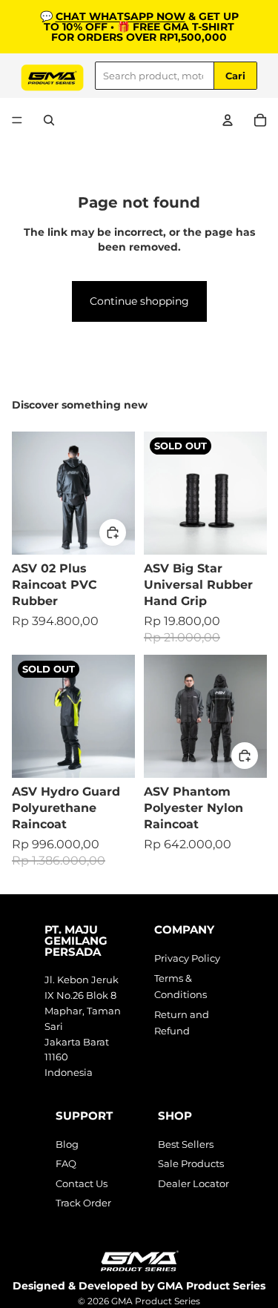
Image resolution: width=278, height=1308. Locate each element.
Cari (235, 76)
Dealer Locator (193, 1183)
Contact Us (81, 1183)
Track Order (83, 1203)
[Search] (49, 120)
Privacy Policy (187, 958)
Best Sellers (186, 1144)
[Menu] (17, 120)
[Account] (227, 120)
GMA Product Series (155, 1301)
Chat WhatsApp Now (120, 16)
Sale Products (191, 1163)
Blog (67, 1144)
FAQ (66, 1163)
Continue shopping (139, 301)
